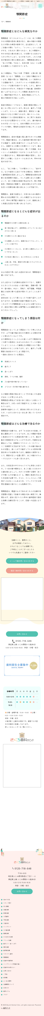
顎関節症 (6, 957)
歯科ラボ (6, 1008)
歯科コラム (6, 991)
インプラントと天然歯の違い (11, 964)
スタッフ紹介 (7, 903)
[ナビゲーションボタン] (40, 6)
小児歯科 (6, 916)
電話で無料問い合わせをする (22, 570)
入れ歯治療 (6, 930)
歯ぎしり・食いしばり (9, 943)
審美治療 (6, 933)
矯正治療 (6, 947)
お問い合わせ (22, 634)
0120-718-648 (24, 640)
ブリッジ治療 (7, 940)
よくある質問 (7, 981)
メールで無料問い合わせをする (22, 561)
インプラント (7, 927)
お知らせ (6, 988)
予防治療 (6, 920)
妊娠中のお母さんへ (9, 967)
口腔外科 (6, 923)
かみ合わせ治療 (8, 937)
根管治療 (6, 913)
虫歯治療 (6, 910)
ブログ (5, 994)
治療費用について (8, 984)
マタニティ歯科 (8, 954)
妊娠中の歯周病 (8, 960)
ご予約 (5, 974)
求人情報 (6, 906)
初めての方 (6, 899)
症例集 (5, 977)
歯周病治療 (6, 950)
